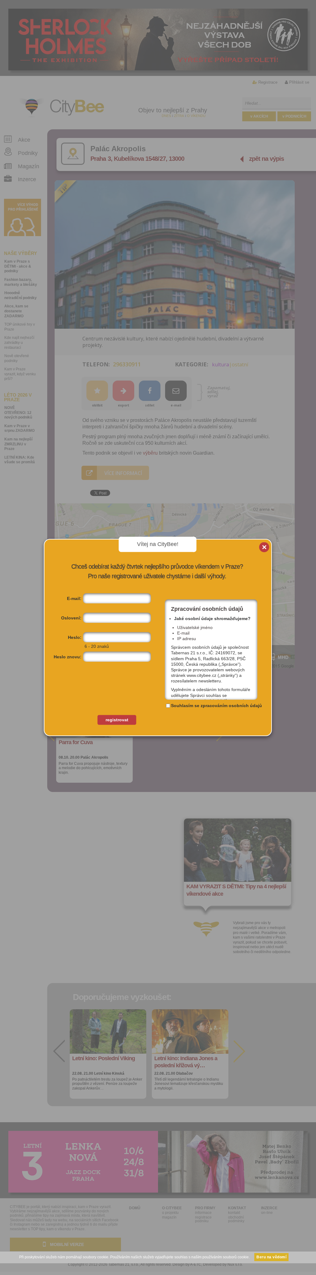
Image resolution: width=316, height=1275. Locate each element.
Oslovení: (71, 617)
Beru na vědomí (271, 1257)
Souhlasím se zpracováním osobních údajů (216, 705)
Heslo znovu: (67, 656)
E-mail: (74, 598)
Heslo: (74, 637)
